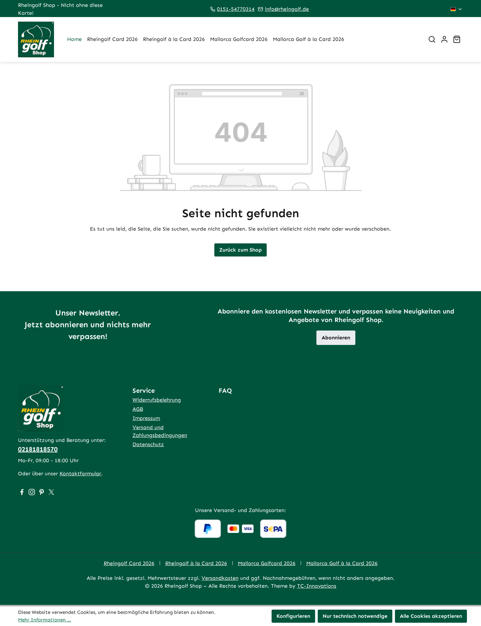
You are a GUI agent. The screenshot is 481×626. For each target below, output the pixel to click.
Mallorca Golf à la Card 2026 (342, 563)
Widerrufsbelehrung (157, 400)
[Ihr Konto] (444, 39)
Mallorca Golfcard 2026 (266, 563)
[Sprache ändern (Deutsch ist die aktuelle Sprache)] (456, 9)
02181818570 (38, 449)
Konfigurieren (293, 616)
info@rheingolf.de (287, 9)
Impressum (146, 418)
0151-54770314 (236, 9)
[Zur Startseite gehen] (36, 39)
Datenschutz (148, 444)
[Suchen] (432, 39)
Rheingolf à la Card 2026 (196, 563)
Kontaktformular (80, 473)
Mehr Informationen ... (44, 620)
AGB (138, 409)
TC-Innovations (316, 586)
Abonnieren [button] (336, 337)
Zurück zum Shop (240, 250)
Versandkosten (220, 578)
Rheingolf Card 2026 (129, 563)
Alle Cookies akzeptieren (431, 616)
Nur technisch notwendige (355, 616)
